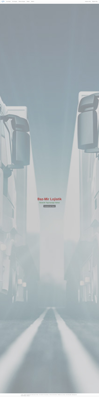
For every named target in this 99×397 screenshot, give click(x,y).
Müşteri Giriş (94, 1)
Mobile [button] (32, 1)
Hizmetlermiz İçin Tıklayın (49, 206)
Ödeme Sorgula (22, 1)
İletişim (28, 1)
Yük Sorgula (14, 1)
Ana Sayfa (8, 1)
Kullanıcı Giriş (88, 1)
